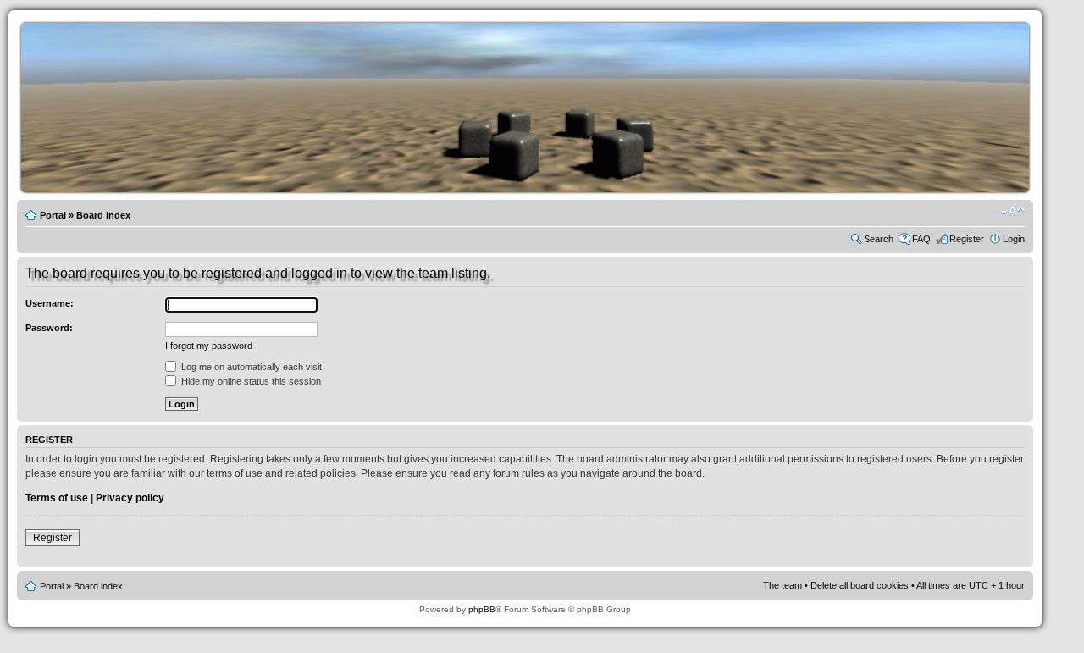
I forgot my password (208, 345)
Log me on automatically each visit (250, 367)
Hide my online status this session (250, 381)
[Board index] (550, 189)
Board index (103, 215)
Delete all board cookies (859, 585)
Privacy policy (130, 498)
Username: (49, 303)
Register (966, 239)
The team (782, 585)
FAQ (921, 239)
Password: (49, 328)
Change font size (1012, 211)
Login (1014, 239)
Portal (53, 215)
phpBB (481, 609)
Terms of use (56, 498)
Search (878, 239)
